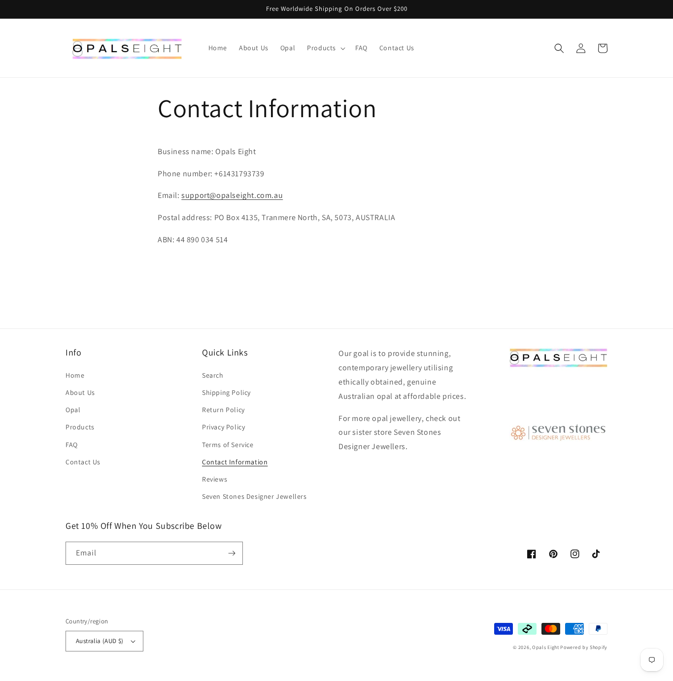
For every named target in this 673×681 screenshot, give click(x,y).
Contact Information (235, 461)
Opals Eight (545, 647)
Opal (73, 409)
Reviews (214, 479)
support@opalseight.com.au (232, 195)
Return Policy (223, 409)
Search (213, 375)
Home (75, 375)
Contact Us (83, 461)
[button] (325, 47)
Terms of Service (228, 444)
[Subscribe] (231, 553)
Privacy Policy (223, 426)
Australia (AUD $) (100, 641)
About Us (80, 392)
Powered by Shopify (583, 647)
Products (80, 426)
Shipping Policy (226, 392)
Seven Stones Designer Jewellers (254, 496)
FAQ (72, 444)
